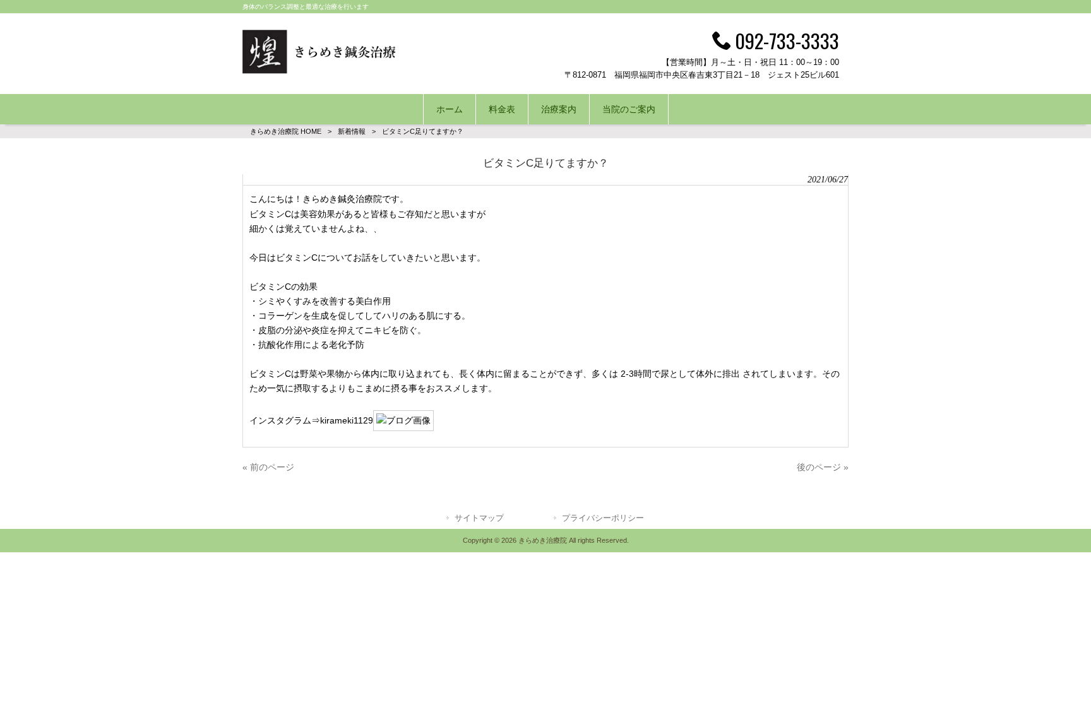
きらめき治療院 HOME (285, 131)
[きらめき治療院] (319, 71)
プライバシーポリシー (603, 518)
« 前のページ (268, 467)
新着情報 (352, 131)
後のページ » (823, 467)
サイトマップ (479, 518)
